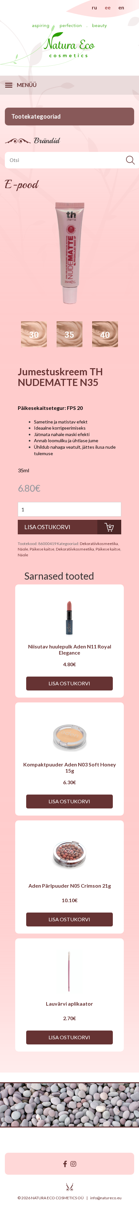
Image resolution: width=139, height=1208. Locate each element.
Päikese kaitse (42, 549)
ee (108, 7)
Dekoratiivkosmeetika (99, 543)
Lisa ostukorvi (69, 683)
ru (94, 7)
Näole (23, 549)
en (121, 7)
